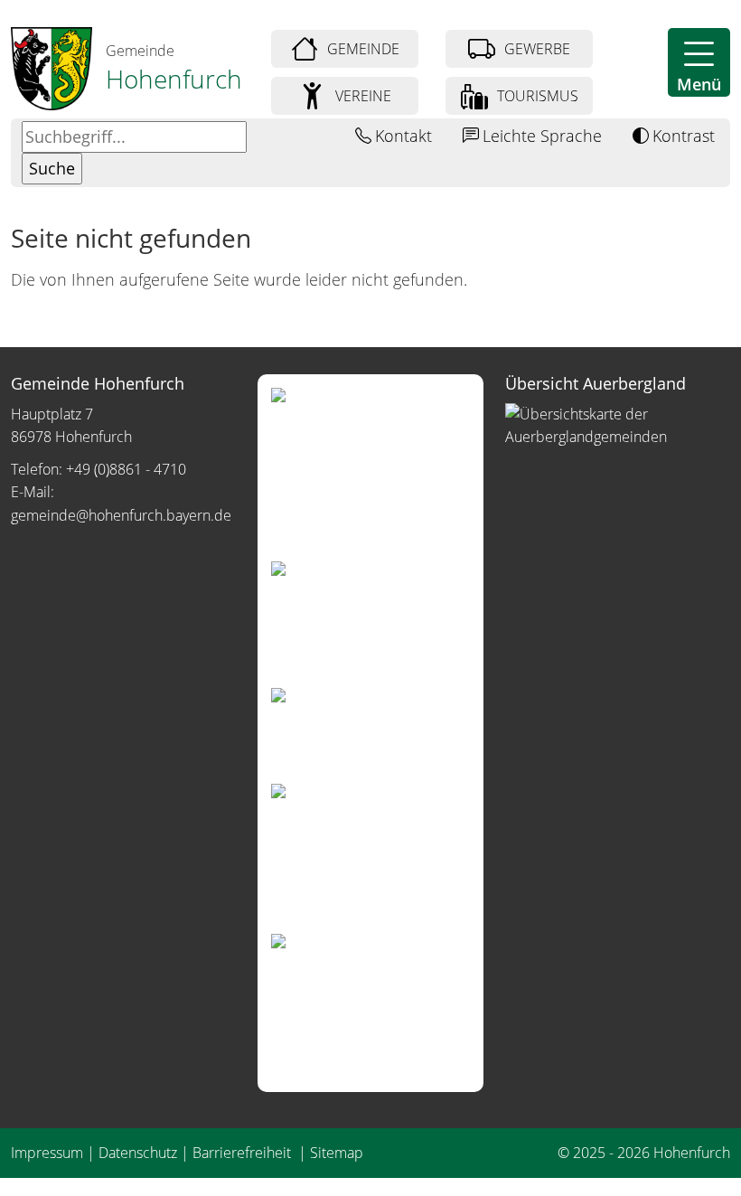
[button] (699, 62)
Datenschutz (137, 1153)
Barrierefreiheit (243, 1153)
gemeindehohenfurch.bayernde (121, 515)
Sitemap (336, 1153)
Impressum (47, 1153)
